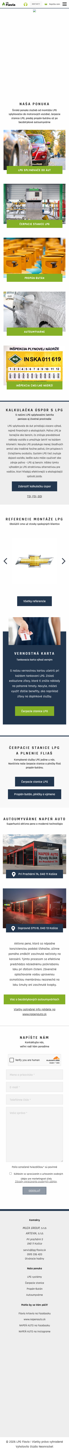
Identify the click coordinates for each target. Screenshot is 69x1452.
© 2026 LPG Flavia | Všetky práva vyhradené (34, 1441)
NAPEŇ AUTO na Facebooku (34, 1325)
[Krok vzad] (5, 561)
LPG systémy (34, 1276)
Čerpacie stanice (34, 1282)
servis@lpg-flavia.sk (34, 1250)
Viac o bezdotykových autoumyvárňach (34, 999)
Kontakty (36, 4)
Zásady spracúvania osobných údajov (36, 1181)
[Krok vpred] (63, 561)
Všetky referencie (34, 601)
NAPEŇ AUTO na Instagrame (34, 1331)
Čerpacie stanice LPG (34, 711)
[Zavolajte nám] (27, 4)
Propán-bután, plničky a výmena (34, 794)
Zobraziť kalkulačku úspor (34, 486)
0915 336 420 (34, 1254)
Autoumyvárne (34, 1294)
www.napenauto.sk (34, 1319)
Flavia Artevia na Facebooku (35, 1313)
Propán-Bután (34, 1288)
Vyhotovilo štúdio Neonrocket (34, 1446)
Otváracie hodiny (34, 1258)
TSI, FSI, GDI (34, 496)
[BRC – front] (34, 51)
